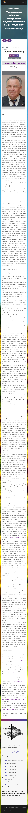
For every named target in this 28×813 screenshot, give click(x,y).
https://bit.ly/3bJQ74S (13, 673)
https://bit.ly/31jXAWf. (19, 661)
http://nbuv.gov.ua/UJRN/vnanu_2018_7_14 (13, 699)
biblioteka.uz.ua (12, 775)
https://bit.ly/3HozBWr (18, 681)
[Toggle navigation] (23, 2)
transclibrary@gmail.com (14, 784)
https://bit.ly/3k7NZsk (13, 537)
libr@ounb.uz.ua (12, 772)
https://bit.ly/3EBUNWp (8, 709)
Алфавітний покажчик (14, 58)
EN (9, 40)
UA (4, 40)
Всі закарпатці (14, 55)
